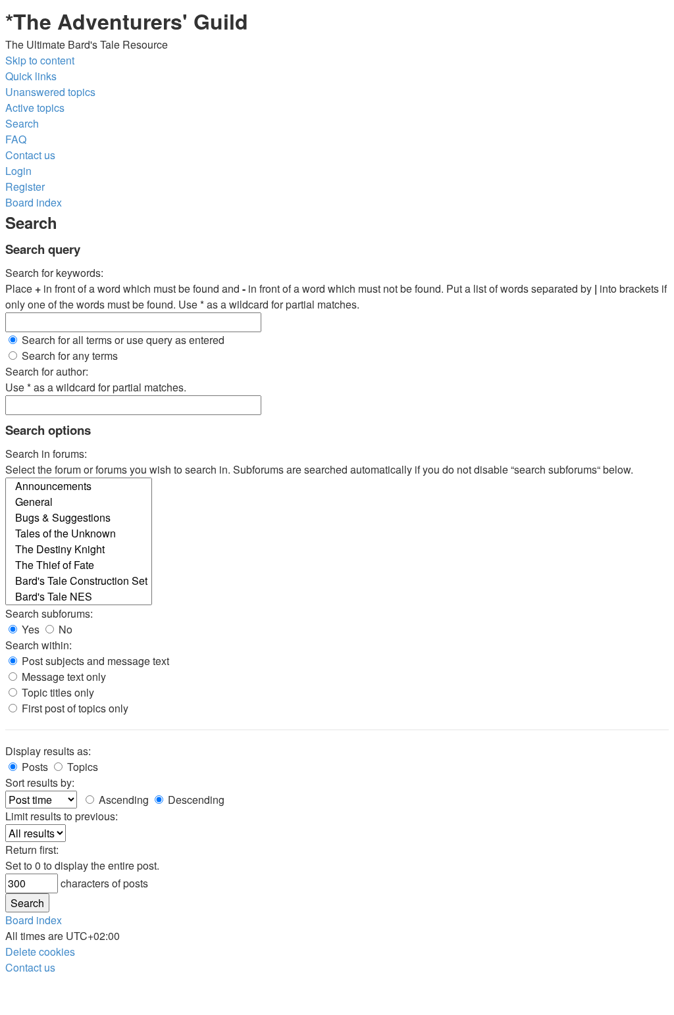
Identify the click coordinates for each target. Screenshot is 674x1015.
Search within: (38, 645)
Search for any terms (68, 355)
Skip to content (39, 60)
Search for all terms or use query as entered (121, 339)
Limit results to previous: (61, 816)
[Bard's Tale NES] (78, 597)
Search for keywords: (54, 272)
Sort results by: (39, 782)
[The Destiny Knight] (78, 549)
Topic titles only (56, 692)
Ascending (122, 799)
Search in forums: (46, 453)
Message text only (62, 676)
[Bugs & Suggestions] (78, 518)
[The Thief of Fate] (78, 565)
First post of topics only (73, 708)
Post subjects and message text (94, 660)
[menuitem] (50, 91)
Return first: (32, 849)
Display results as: (48, 750)
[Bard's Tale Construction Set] (78, 581)
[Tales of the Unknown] (78, 533)
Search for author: (46, 371)
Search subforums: (49, 613)
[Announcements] (78, 486)
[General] (78, 502)
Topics (81, 766)
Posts (33, 766)
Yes (29, 629)
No (64, 629)
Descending (194, 799)
